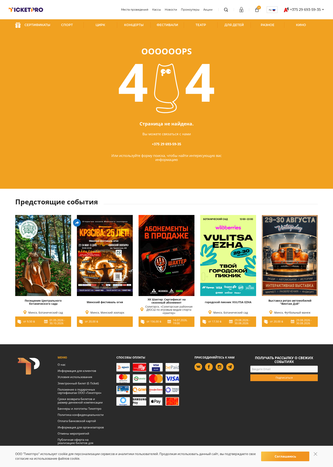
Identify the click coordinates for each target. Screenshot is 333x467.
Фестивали (167, 25)
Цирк (100, 25)
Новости (171, 9)
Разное (267, 25)
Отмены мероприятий (73, 433)
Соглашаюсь (285, 456)
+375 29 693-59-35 (166, 144)
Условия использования (75, 377)
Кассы (156, 9)
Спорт (67, 25)
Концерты (134, 25)
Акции (208, 9)
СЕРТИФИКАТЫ (37, 25)
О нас (62, 364)
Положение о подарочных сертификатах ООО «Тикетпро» (79, 391)
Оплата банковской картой (77, 421)
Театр (201, 25)
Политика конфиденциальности (81, 415)
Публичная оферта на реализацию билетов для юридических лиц (75, 443)
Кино (301, 25)
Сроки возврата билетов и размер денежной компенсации (80, 400)
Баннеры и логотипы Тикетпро (79, 408)
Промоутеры (190, 9)
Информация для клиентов (77, 371)
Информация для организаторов (81, 427)
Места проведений (134, 9)
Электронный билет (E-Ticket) (78, 383)
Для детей (234, 25)
